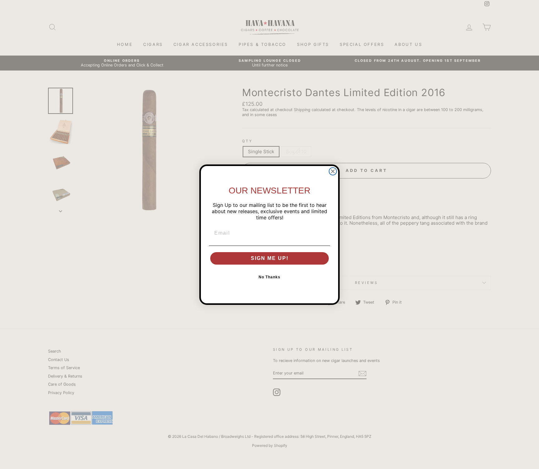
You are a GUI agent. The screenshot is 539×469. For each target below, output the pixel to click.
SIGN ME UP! (270, 258)
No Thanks (269, 277)
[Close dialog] (333, 171)
